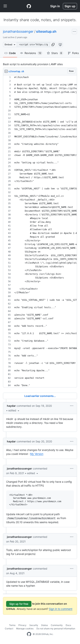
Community (57, 625)
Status (44, 625)
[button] (53, 44)
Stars (56, 53)
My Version (36, 453)
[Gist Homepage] (29, 6)
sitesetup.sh (46, 31)
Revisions (33, 53)
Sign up (70, 6)
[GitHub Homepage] (29, 634)
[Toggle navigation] (5, 6)
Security (33, 625)
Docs (68, 625)
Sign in (55, 6)
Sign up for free (18, 603)
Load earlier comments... (40, 395)
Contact (9, 628)
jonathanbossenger (18, 31)
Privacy (22, 625)
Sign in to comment (60, 608)
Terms (12, 625)
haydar (11, 405)
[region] (40, 231)
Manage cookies (24, 628)
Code (12, 53)
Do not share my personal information (55, 628)
